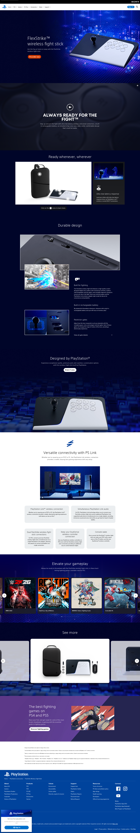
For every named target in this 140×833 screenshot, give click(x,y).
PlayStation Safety (76, 789)
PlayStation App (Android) (122, 806)
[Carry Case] (40, 174)
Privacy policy (102, 829)
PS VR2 (28, 791)
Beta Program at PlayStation (123, 809)
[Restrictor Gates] (60, 193)
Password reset (75, 796)
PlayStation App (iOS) (121, 804)
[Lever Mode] (56, 189)
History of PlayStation (10, 799)
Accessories (34, 7)
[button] (34, 57)
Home (6, 779)
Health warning (97, 794)
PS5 (14, 7)
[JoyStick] (59, 190)
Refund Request (75, 799)
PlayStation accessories (16, 779)
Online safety (52, 791)
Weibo (117, 801)
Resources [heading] (96, 783)
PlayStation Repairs (76, 794)
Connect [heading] (118, 783)
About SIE (7, 786)
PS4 (27, 789)
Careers (6, 789)
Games (20, 7)
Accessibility (52, 789)
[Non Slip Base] (68, 199)
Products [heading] (29, 783)
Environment (52, 786)
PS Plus (26, 7)
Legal (95, 829)
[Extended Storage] (78, 194)
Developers (96, 796)
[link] (20, 595)
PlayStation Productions (11, 794)
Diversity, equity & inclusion (56, 794)
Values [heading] (51, 783)
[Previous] (3, 661)
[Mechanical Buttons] (73, 194)
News (40, 7)
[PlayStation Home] (4, 7)
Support (47, 7)
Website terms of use (114, 829)
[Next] (137, 661)
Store (9, 7)
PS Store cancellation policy (100, 789)
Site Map (133, 829)
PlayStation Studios (9, 791)
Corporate (7, 796)
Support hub (74, 786)
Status (72, 791)
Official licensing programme (101, 799)
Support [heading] (73, 783)
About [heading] (6, 783)
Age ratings (96, 791)
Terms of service (97, 786)
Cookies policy (125, 829)
